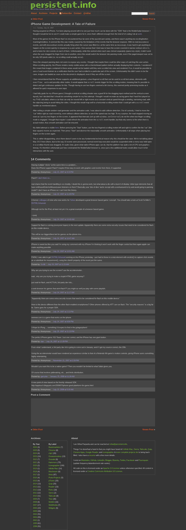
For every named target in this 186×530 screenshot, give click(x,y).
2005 (35, 511)
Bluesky (115, 460)
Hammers (53, 462)
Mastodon (85, 460)
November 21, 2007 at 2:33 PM (66, 360)
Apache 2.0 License (111, 468)
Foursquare (143, 460)
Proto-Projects (54, 477)
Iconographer (54, 465)
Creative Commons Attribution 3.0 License (104, 471)
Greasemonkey (55, 456)
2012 (35, 490)
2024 (35, 453)
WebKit (52, 502)
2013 (35, 487)
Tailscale (52, 496)
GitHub (93, 460)
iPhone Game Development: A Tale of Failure (63, 24)
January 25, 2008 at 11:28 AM (62, 376)
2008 (35, 502)
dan (42, 341)
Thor (50, 499)
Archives (43, 13)
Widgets (52, 508)
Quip (51, 484)
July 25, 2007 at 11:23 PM (63, 331)
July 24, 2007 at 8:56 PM (63, 321)
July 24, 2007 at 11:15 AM (58, 264)
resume (92, 455)
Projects (53, 13)
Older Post (38, 19)
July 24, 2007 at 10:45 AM (64, 219)
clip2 (50, 453)
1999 (35, 523)
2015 (35, 481)
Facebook (130, 460)
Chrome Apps (79, 452)
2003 (35, 517)
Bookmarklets (54, 447)
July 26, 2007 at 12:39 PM (57, 341)
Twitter (122, 460)
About (34, 13)
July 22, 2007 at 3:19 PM (63, 172)
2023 (35, 456)
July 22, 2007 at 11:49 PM (63, 194)
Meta (51, 474)
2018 (35, 471)
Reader (52, 487)
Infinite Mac (53, 468)
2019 (35, 468)
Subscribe (67, 13)
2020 (35, 465)
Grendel (52, 459)
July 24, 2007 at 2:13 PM (63, 312)
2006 (35, 508)
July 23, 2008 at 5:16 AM (63, 389)
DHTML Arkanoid (38, 203)
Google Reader (92, 452)
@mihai (87, 13)
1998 (35, 526)
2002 (35, 520)
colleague (43, 200)
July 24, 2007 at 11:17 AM (63, 292)
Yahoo (72, 200)
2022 (35, 459)
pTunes (52, 481)
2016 (35, 477)
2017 (35, 474)
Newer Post (148, 19)
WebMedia (53, 505)
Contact (77, 13)
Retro (51, 490)
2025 (35, 450)
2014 (35, 484)
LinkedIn (100, 460)
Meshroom (53, 471)
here (57, 128)
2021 (35, 462)
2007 (35, 505)
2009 (35, 499)
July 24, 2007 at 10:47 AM (64, 238)
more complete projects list (127, 452)
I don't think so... (44, 178)
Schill (43, 264)
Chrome (52, 450)
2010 (35, 496)
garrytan (44, 376)
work (140, 34)
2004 (35, 514)
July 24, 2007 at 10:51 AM (64, 251)
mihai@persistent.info (118, 444)
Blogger (108, 460)
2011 (35, 493)
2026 (35, 447)
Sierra (51, 493)
